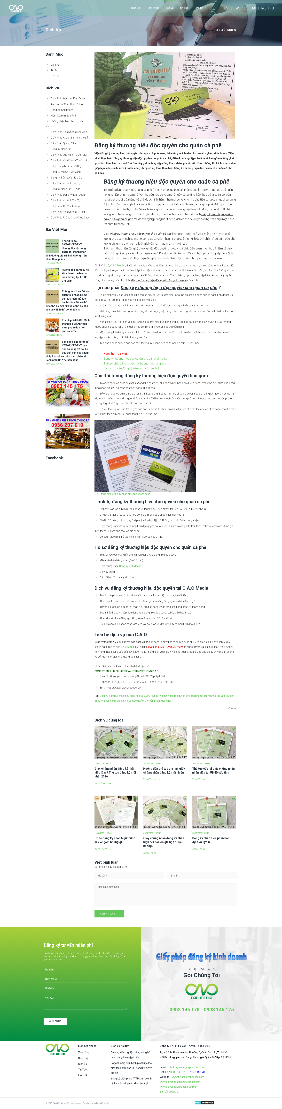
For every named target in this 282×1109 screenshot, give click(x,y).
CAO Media (104, 1103)
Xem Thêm (100, 783)
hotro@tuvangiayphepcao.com (187, 1067)
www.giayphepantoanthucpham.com (180, 1081)
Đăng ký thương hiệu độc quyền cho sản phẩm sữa (135, 358)
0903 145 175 (219, 1009)
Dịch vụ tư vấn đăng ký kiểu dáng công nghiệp (132, 368)
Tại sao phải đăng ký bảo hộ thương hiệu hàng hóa (135, 363)
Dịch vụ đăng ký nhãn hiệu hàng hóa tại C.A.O (125, 695)
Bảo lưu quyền (89, 1103)
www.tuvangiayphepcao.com (188, 1076)
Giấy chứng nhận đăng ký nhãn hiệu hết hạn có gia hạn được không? (163, 842)
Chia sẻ (232, 708)
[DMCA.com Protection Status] (204, 1103)
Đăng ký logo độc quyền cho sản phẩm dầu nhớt (144, 700)
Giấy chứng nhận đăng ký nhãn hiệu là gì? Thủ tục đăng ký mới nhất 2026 (115, 772)
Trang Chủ (220, 29)
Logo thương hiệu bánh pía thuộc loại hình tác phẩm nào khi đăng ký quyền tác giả (131, 1068)
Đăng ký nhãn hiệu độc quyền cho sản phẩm (177, 695)
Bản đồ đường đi (169, 1091)
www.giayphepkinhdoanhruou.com (179, 1086)
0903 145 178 (185, 1009)
